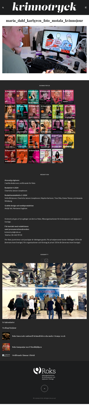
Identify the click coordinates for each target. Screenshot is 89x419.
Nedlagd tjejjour (9, 328)
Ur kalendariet (8, 322)
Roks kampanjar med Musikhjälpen (27, 347)
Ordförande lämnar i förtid (23, 355)
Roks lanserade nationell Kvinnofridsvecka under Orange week (38, 336)
